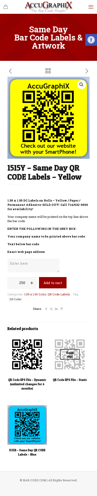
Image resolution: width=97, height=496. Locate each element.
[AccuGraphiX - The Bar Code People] (48, 6)
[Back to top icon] (87, 486)
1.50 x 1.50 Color (35, 294)
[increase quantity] (32, 283)
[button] (91, 40)
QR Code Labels (59, 294)
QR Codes (15, 299)
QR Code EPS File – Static (70, 380)
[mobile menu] (91, 7)
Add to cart (53, 282)
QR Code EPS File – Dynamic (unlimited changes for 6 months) (27, 384)
